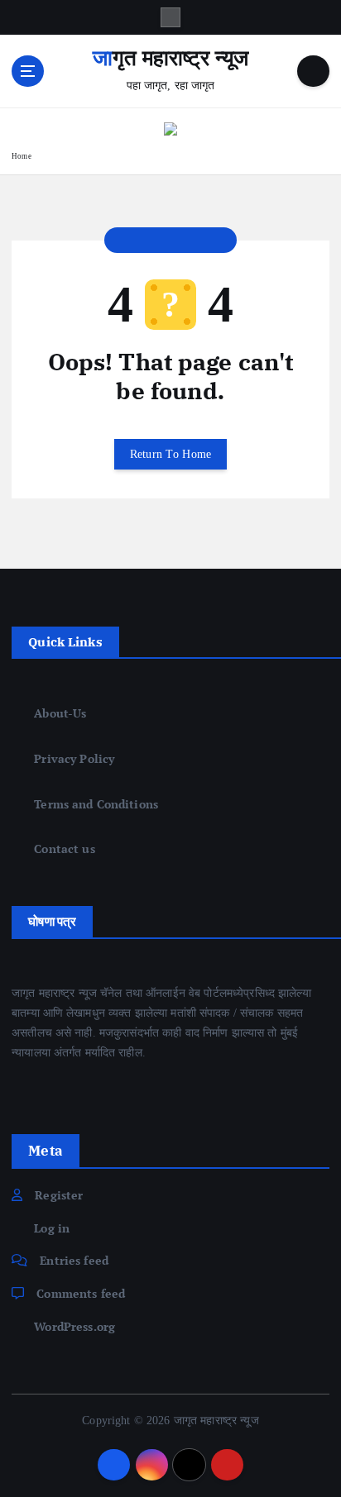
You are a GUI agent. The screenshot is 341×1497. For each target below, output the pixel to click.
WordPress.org (74, 1326)
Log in (52, 1228)
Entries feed (74, 1260)
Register (59, 1195)
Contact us (64, 848)
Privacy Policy (74, 758)
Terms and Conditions (96, 804)
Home (21, 156)
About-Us (60, 713)
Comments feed (80, 1293)
